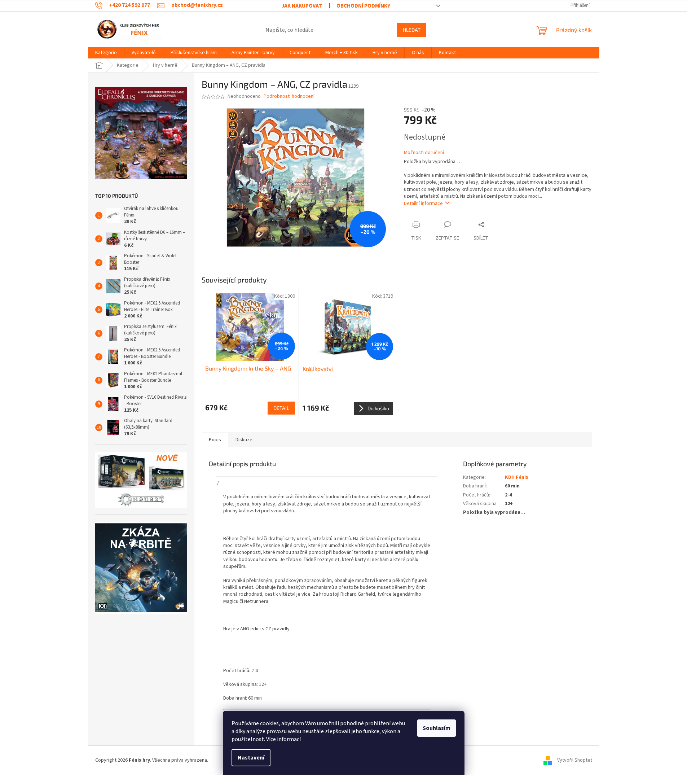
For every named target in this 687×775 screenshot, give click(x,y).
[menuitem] (106, 52)
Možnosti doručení (424, 152)
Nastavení (251, 758)
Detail (281, 408)
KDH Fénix (516, 477)
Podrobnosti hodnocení (289, 96)
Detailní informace (423, 203)
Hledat (411, 30)
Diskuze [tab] (243, 439)
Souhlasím (436, 728)
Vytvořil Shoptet (574, 760)
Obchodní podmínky (363, 6)
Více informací (283, 739)
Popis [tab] (215, 439)
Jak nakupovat (302, 6)
